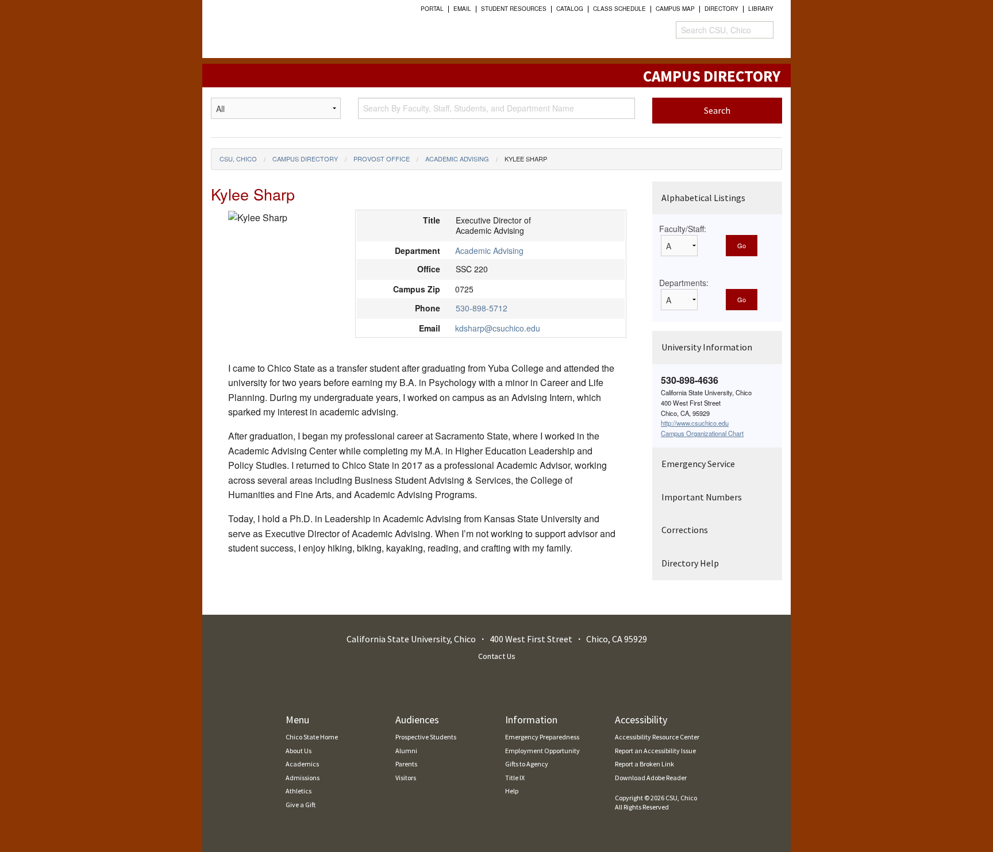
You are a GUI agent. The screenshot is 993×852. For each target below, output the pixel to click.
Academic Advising (457, 158)
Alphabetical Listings (703, 197)
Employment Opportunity (542, 750)
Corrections (684, 529)
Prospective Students (425, 737)
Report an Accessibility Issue (655, 750)
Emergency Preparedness (542, 737)
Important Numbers (701, 497)
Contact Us (496, 656)
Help (511, 791)
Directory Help (690, 563)
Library (760, 8)
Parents (406, 764)
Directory (721, 8)
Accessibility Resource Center (657, 737)
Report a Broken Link (644, 764)
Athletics (298, 791)
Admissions (303, 777)
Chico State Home (312, 737)
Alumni (406, 750)
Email (462, 8)
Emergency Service (698, 463)
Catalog (569, 8)
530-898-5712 (481, 308)
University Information (706, 347)
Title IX (515, 777)
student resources (513, 8)
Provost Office (381, 158)
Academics (302, 764)
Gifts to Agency (526, 764)
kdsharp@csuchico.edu (497, 328)
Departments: (684, 282)
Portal (432, 8)
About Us (298, 750)
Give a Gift (300, 804)
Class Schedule (619, 8)
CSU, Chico (238, 158)
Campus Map (675, 8)
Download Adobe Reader (651, 777)
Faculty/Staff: (682, 228)
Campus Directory (305, 158)
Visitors (405, 777)
